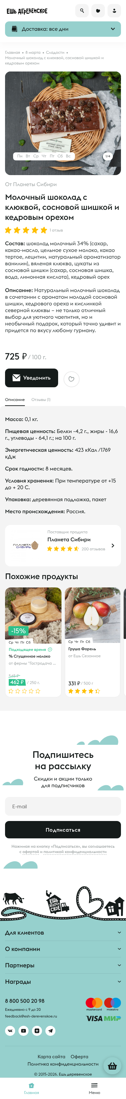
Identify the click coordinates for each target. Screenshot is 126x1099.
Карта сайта (51, 1056)
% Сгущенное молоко (29, 656)
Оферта (79, 1056)
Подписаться (63, 830)
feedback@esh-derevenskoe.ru (31, 1016)
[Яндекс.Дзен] (37, 1031)
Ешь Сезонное (87, 656)
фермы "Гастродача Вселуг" (40, 663)
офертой (31, 851)
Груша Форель (82, 649)
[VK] (10, 1031)
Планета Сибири (69, 540)
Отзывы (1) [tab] (41, 400)
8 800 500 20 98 (24, 1001)
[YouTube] (23, 1031)
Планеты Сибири (35, 184)
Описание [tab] (15, 400)
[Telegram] (50, 1031)
